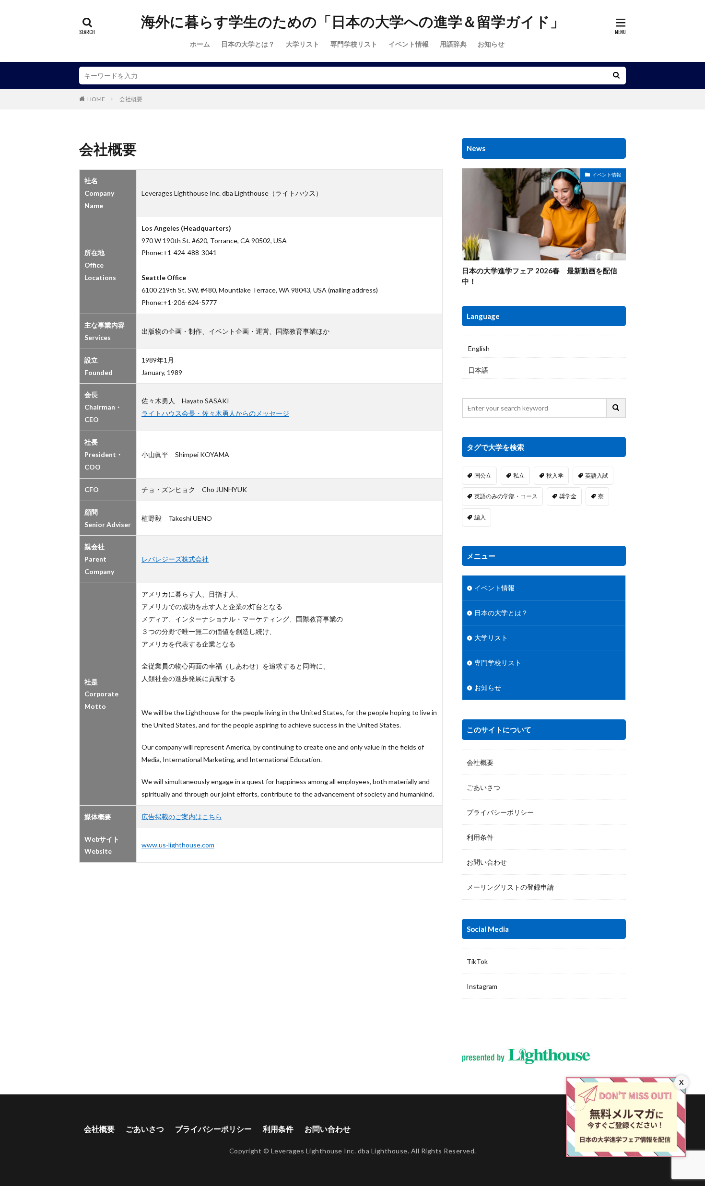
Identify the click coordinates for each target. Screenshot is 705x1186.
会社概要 (130, 99)
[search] (616, 75)
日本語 (478, 370)
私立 (519, 475)
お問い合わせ (487, 862)
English (479, 348)
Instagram (482, 986)
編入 (480, 517)
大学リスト (302, 44)
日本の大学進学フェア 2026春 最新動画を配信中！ (539, 276)
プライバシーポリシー (500, 812)
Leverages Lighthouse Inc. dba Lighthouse (339, 1151)
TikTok (477, 961)
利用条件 (480, 837)
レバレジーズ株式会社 (175, 559)
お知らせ (491, 44)
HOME (96, 99)
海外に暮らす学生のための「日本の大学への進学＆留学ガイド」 (352, 21)
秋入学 (555, 475)
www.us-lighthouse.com (177, 845)
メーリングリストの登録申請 (510, 887)
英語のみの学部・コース (506, 496)
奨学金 (567, 496)
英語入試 (596, 475)
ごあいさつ (483, 787)
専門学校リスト (353, 44)
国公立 (483, 475)
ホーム (200, 44)
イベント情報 (408, 44)
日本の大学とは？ (248, 44)
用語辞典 (453, 44)
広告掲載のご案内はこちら (181, 816)
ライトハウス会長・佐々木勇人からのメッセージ (215, 413)
